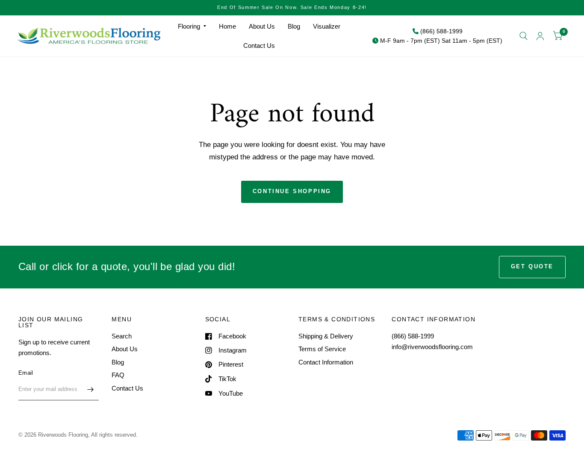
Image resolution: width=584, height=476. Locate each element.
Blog (294, 26)
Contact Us (259, 45)
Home (227, 26)
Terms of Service (322, 349)
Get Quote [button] (532, 266)
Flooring (189, 26)
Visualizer (326, 26)
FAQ (118, 375)
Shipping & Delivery (325, 336)
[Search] (523, 35)
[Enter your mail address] (90, 389)
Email (25, 373)
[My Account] (540, 35)
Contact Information (325, 362)
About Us (262, 26)
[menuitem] (191, 26)
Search (122, 336)
